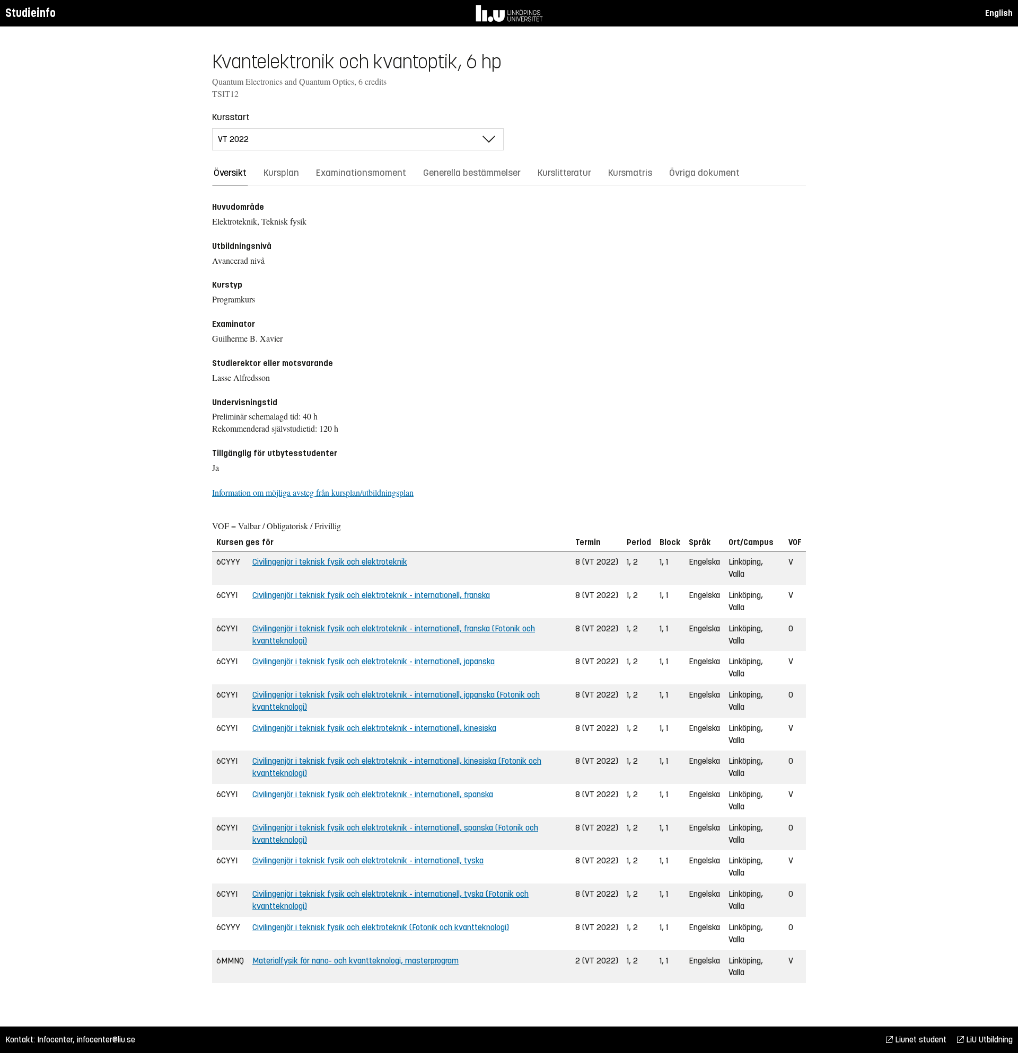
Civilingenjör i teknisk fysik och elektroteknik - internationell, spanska (372, 794)
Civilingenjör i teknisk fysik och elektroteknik (329, 562)
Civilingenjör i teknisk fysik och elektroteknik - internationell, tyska (368, 860)
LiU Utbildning (988, 1039)
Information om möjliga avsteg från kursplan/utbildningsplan (313, 492)
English (999, 13)
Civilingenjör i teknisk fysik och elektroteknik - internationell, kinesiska (374, 728)
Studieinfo (30, 13)
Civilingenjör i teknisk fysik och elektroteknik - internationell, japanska (373, 661)
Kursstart (231, 117)
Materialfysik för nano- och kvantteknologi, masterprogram (355, 961)
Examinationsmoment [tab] (361, 173)
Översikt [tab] (230, 173)
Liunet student (919, 1039)
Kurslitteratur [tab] (564, 173)
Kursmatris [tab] (630, 173)
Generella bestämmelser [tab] (472, 173)
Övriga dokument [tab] (704, 173)
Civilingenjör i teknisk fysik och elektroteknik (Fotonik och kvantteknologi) (380, 927)
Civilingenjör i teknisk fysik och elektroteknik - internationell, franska (371, 595)
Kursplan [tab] (281, 173)
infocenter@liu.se (106, 1039)
